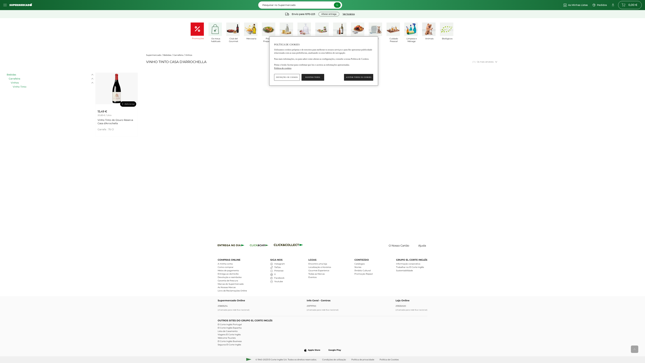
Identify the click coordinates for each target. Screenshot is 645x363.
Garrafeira (178, 55)
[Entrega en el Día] (289, 245)
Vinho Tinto (19, 86)
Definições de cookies (287, 77)
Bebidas (167, 55)
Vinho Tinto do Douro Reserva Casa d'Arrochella (115, 121)
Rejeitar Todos (312, 77)
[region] (323, 61)
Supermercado (153, 55)
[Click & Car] (259, 245)
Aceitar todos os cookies (358, 77)
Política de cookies (282, 68)
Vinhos (188, 55)
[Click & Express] (231, 245)
